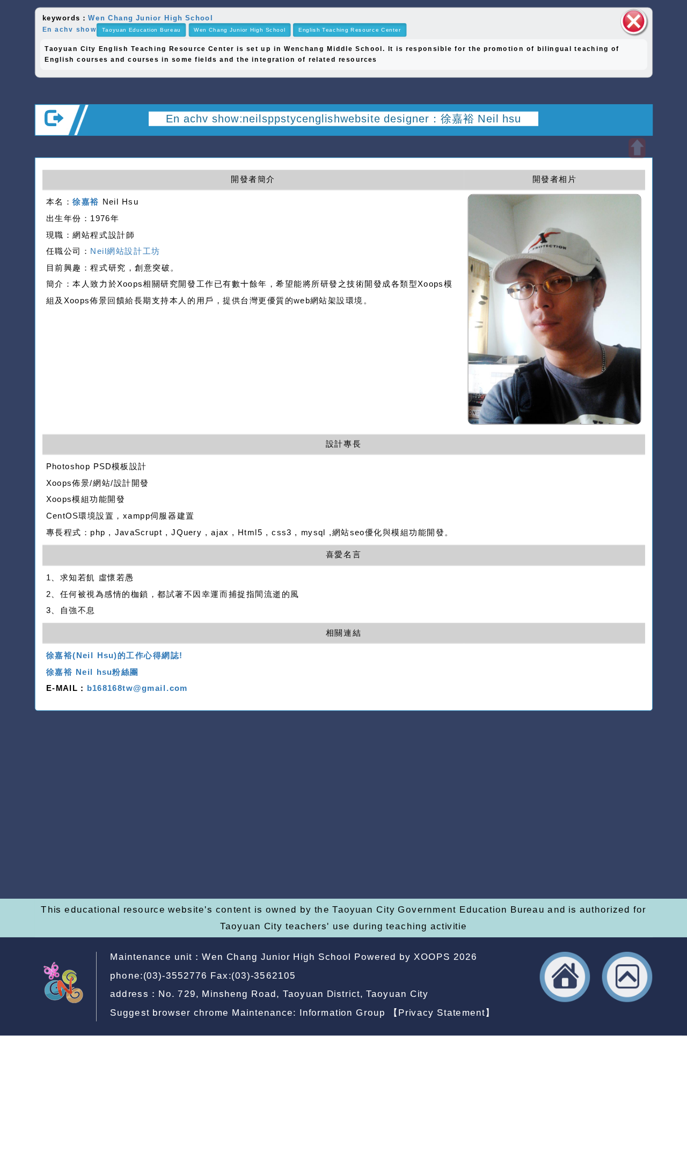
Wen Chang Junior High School (150, 17)
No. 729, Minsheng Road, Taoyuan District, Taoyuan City (293, 994)
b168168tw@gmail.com (137, 688)
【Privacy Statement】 (442, 1012)
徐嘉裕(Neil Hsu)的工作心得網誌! (114, 655)
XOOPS (432, 957)
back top (627, 977)
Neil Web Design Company (323, 849)
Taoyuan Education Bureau (141, 30)
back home (565, 977)
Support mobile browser (525, 818)
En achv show (69, 29)
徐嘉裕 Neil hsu (299, 865)
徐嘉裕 (85, 202)
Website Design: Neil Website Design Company (72, 836)
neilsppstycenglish (267, 803)
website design (205, 849)
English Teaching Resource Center (349, 30)
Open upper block (636, 148)
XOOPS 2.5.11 (248, 834)
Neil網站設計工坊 (125, 251)
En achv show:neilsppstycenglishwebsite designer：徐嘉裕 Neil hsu (344, 118)
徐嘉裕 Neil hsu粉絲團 (92, 671)
